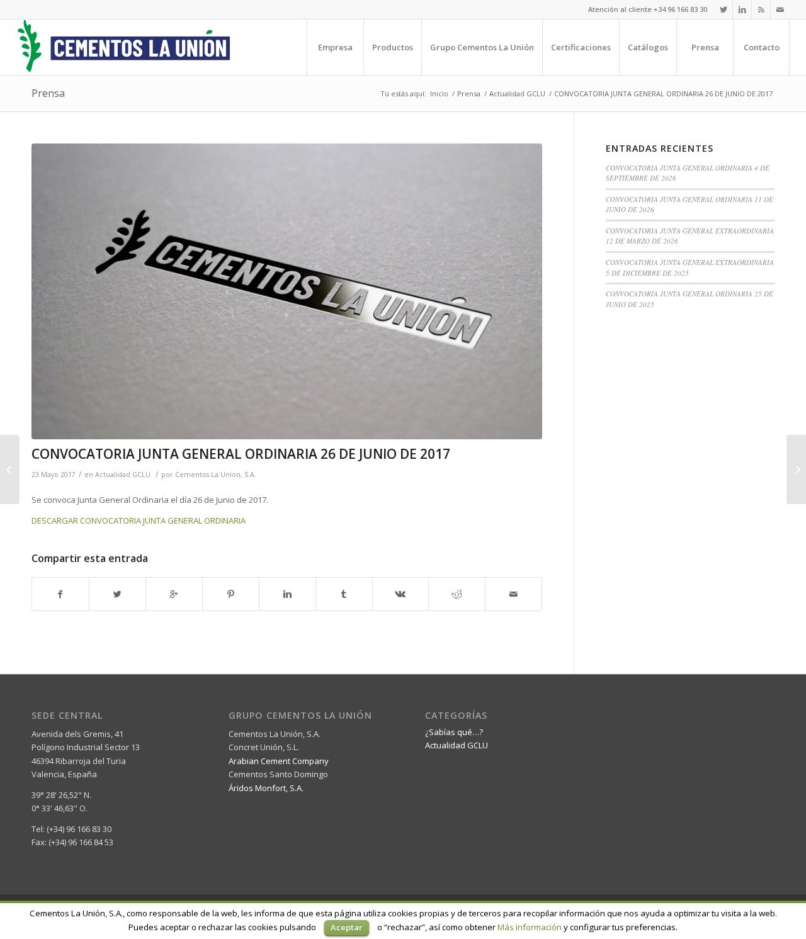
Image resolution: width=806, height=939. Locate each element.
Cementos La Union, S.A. (215, 474)
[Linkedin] (742, 9)
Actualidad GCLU (517, 93)
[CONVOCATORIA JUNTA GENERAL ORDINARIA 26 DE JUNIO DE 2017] (286, 291)
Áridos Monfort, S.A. (266, 788)
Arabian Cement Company (279, 761)
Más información (529, 927)
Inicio (439, 93)
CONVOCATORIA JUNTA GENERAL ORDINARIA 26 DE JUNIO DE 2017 (240, 454)
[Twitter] (723, 9)
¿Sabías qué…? (454, 732)
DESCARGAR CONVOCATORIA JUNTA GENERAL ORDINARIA (138, 520)
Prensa (48, 93)
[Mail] (780, 9)
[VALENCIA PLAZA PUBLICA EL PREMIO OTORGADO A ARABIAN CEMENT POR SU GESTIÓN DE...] (10, 469)
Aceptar (347, 927)
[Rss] (761, 9)
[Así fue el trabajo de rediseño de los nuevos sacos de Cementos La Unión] (796, 469)
